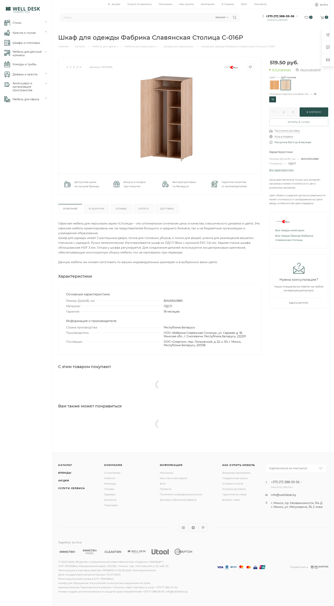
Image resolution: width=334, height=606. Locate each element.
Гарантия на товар (234, 494)
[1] (67, 67)
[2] (70, 67)
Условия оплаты (232, 483)
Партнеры (111, 505)
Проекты (165, 488)
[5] (80, 67)
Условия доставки (234, 488)
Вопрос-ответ (231, 499)
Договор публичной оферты (178, 499)
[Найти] (234, 17)
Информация (171, 465)
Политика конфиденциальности (181, 494)
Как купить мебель (238, 465)
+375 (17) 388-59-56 (280, 16)
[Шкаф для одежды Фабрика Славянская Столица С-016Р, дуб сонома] (166, 118)
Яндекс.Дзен (193, 528)
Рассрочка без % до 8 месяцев (292, 142)
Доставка (167, 208)
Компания (113, 465)
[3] (73, 67)
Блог (163, 483)
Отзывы (121, 208)
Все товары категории (289, 230)
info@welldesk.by (283, 495)
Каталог (65, 465)
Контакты (110, 499)
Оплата (143, 208)
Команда (110, 483)
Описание (70, 208)
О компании (112, 472)
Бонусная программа (236, 472)
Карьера (109, 494)
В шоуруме (96, 208)
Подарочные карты (235, 478)
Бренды (64, 472)
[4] (77, 67)
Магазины (166, 472)
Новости (109, 478)
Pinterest (203, 528)
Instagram (183, 528)
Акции (63, 480)
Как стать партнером (173, 478)
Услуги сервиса (71, 488)
